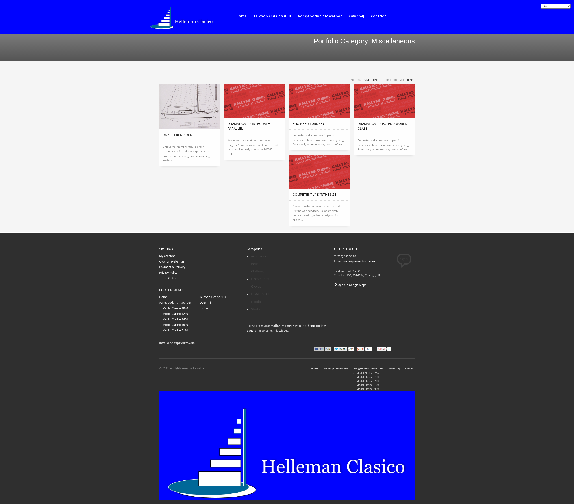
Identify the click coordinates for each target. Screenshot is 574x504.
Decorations (260, 279)
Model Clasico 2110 (175, 330)
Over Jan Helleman (171, 261)
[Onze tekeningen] (189, 106)
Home (163, 297)
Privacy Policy (168, 272)
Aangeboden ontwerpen (175, 302)
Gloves (256, 286)
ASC (402, 79)
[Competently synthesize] (319, 172)
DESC (410, 79)
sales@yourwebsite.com (359, 261)
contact (205, 308)
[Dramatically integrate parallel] (254, 101)
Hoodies (257, 302)
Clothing (257, 271)
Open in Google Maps (351, 285)
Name (367, 79)
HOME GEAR (260, 294)
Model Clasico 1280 (175, 314)
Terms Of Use (168, 278)
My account (167, 256)
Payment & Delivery (172, 267)
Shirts (255, 309)
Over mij (205, 302)
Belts (255, 264)
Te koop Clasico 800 (213, 297)
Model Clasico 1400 (175, 319)
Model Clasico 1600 (175, 325)
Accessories (260, 256)
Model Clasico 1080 (175, 308)
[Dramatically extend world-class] (384, 101)
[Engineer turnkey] (319, 101)
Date (376, 79)
